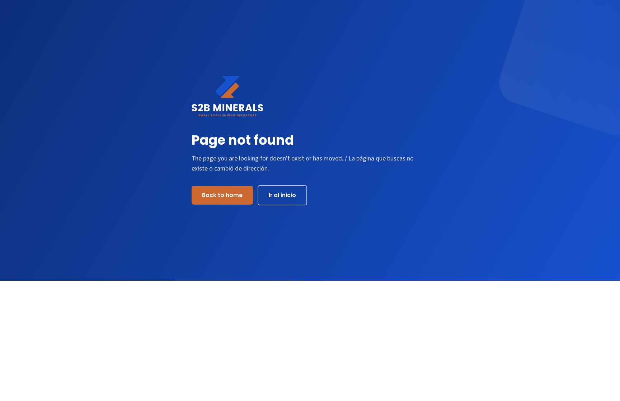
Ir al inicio (282, 195)
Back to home (222, 195)
